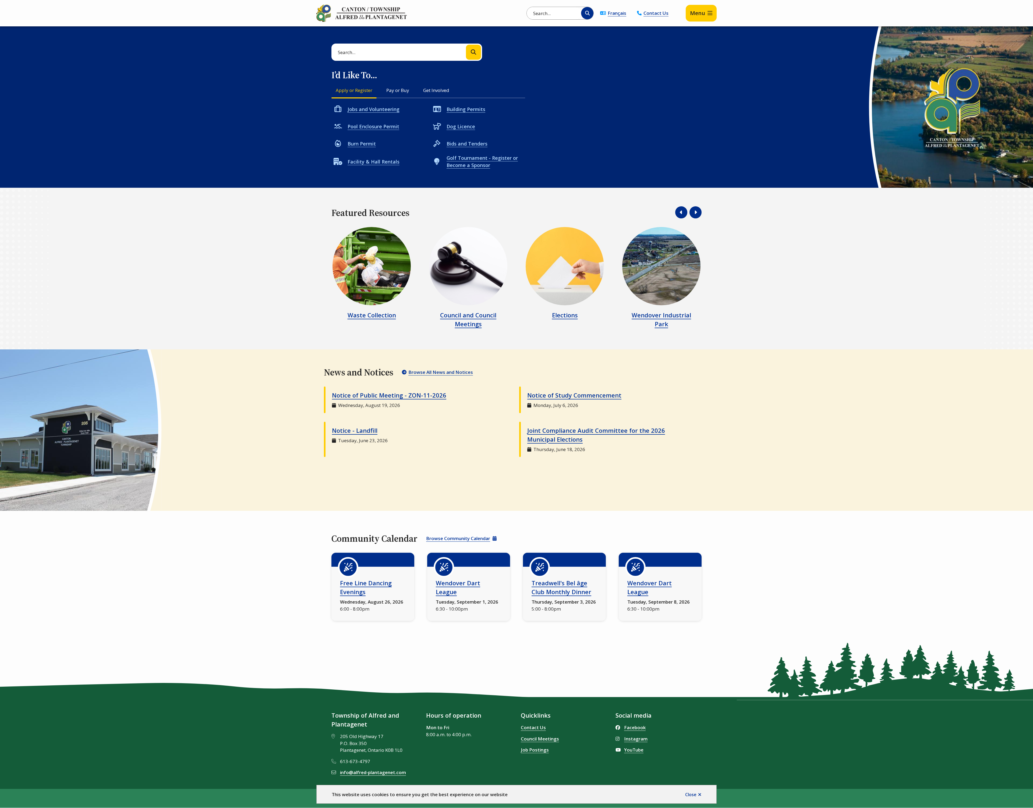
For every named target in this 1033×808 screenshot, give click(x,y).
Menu (697, 13)
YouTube (633, 750)
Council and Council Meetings (468, 319)
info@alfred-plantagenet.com (373, 772)
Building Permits (466, 109)
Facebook (635, 727)
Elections (565, 315)
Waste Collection (372, 315)
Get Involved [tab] (436, 90)
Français (617, 13)
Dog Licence (461, 126)
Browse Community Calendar (458, 538)
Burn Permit (362, 143)
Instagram (636, 739)
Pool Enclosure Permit (373, 126)
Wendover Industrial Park (661, 319)
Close (690, 795)
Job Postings (535, 750)
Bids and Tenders (467, 143)
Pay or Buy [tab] (397, 90)
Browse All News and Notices (440, 372)
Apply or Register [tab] (354, 90)
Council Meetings (540, 739)
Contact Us (655, 13)
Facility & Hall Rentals (373, 161)
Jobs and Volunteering (373, 109)
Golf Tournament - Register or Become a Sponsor (482, 161)
